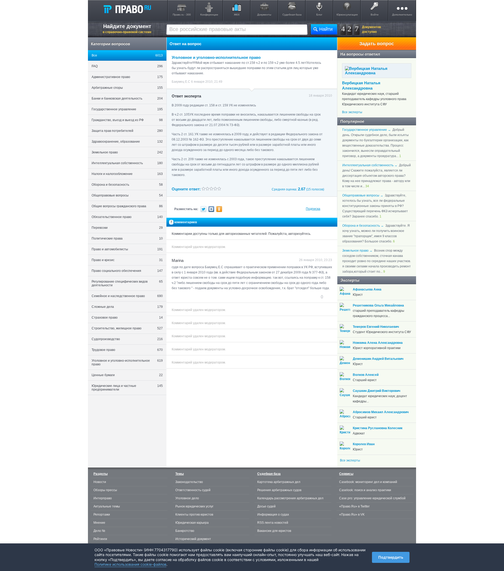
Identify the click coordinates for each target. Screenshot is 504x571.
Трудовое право (127, 350)
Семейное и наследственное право (127, 296)
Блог (319, 14)
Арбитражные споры (127, 88)
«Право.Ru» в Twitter (354, 506)
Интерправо (102, 498)
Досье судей (266, 506)
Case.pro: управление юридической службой (372, 498)
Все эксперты (352, 112)
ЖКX (237, 14)
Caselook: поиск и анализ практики (365, 490)
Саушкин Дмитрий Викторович (376, 391)
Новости (99, 482)
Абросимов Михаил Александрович (381, 412)
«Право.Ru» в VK (352, 514)
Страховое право (127, 317)
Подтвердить (390, 557)
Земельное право (127, 152)
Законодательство (189, 482)
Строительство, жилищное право (127, 328)
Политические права (127, 238)
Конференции (209, 14)
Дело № (99, 531)
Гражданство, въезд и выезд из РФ (127, 120)
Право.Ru (127, 8)
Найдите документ (127, 28)
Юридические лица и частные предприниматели (127, 387)
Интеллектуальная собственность (127, 163)
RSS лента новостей (272, 523)
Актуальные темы (106, 506)
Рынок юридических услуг (194, 506)
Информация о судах (273, 514)
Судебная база (292, 14)
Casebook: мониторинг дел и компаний (368, 482)
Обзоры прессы (105, 490)
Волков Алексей (366, 375)
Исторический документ (193, 539)
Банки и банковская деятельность (127, 98)
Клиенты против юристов (194, 514)
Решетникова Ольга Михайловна (378, 305)
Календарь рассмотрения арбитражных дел (290, 498)
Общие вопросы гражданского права (127, 206)
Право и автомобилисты (127, 249)
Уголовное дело (187, 498)
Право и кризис (127, 260)
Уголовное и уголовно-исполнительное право (127, 362)
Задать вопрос (376, 43)
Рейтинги (100, 539)
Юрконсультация (347, 14)
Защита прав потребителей (127, 131)
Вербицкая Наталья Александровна (361, 85)
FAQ (127, 66)
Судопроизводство (127, 339)
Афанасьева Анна (367, 289)
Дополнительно (402, 14)
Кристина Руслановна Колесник (377, 428)
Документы (264, 14)
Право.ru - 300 (182, 14)
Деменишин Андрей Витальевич (378, 359)
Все (127, 55)
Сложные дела (127, 307)
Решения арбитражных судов (279, 490)
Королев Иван (364, 444)
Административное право (127, 77)
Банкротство (184, 531)
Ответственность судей (193, 490)
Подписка (313, 209)
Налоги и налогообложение (127, 174)
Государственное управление (127, 109)
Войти (375, 14)
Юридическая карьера (192, 523)
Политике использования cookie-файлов (130, 564)
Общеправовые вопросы (127, 195)
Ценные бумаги (127, 375)
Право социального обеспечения (127, 271)
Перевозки (127, 228)
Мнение (99, 523)
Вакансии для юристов (274, 531)
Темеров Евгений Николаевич (376, 327)
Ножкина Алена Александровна (378, 343)
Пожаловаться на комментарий (197, 297)
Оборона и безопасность (127, 184)
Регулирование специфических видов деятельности (127, 283)
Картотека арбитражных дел (278, 482)
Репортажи (101, 514)
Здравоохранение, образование (127, 141)
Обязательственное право (127, 217)
